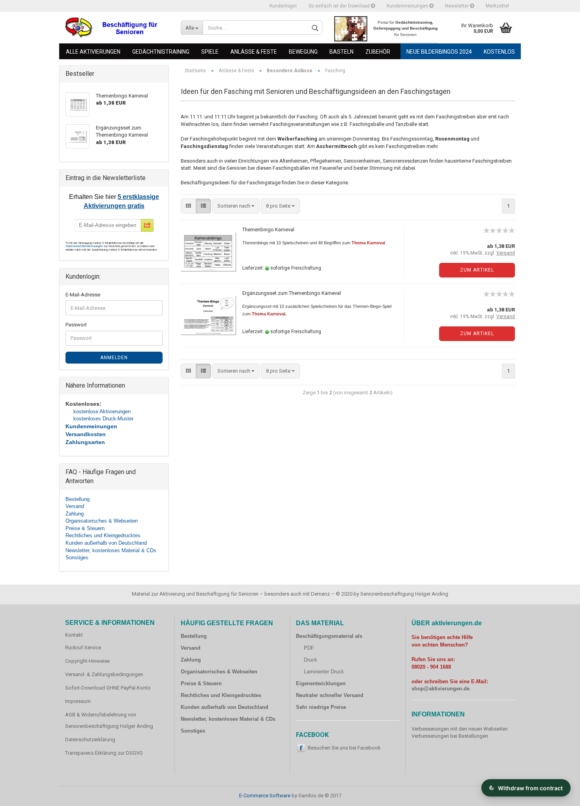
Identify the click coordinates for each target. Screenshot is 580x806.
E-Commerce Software (264, 796)
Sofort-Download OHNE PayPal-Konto (108, 688)
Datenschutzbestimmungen (84, 246)
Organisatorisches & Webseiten (101, 521)
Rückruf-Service (83, 647)
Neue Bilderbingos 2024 (439, 52)
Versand (74, 506)
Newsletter (457, 6)
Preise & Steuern (85, 528)
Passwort (76, 325)
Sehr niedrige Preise (321, 707)
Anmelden (114, 357)
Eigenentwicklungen (321, 683)
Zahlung (74, 514)
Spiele (210, 52)
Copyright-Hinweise (87, 661)
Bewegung (303, 52)
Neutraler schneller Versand (329, 695)
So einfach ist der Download (340, 6)
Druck (310, 660)
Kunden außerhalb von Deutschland (106, 543)
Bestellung (77, 499)
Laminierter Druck (324, 672)
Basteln (341, 52)
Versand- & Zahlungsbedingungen (104, 674)
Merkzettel (497, 6)
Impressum (78, 701)
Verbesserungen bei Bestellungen (450, 736)
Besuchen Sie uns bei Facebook (344, 748)
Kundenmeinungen (408, 6)
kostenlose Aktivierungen (102, 411)
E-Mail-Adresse (82, 295)
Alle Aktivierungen (93, 52)
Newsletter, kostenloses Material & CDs (110, 550)
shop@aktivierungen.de (441, 689)
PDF (309, 648)
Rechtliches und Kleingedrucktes (102, 535)
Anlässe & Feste (253, 52)
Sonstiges (76, 557)
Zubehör (377, 52)
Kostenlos (499, 52)
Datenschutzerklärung (90, 739)
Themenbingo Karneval (268, 229)
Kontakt (74, 635)
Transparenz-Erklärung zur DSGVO (104, 753)
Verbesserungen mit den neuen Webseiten (460, 729)
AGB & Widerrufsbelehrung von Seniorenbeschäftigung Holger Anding (109, 720)
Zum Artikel (477, 270)
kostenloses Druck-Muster (103, 419)
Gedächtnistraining (160, 52)
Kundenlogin (283, 6)
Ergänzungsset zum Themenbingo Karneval (291, 293)
